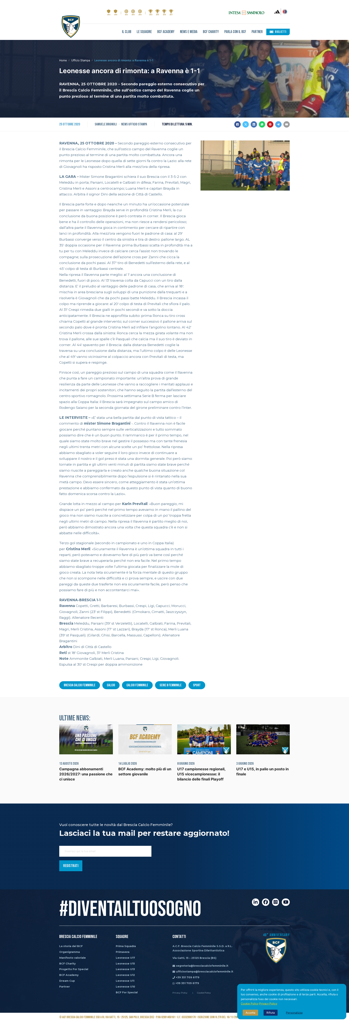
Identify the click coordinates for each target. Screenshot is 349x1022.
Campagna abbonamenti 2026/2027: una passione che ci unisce (86, 774)
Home (63, 60)
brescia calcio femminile (79, 685)
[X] (245, 124)
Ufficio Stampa (80, 60)
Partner (257, 31)
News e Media (188, 31)
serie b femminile (171, 685)
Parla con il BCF (235, 31)
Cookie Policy (249, 1003)
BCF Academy (165, 31)
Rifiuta (270, 1012)
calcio (111, 685)
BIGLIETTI (280, 32)
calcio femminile (137, 685)
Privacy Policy (268, 1003)
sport (197, 685)
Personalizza (294, 1012)
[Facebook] (237, 124)
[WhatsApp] (262, 124)
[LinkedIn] (254, 124)
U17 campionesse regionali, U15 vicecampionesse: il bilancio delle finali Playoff (201, 774)
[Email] (286, 124)
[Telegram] (278, 124)
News (124, 124)
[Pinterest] (270, 124)
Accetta (250, 1012)
